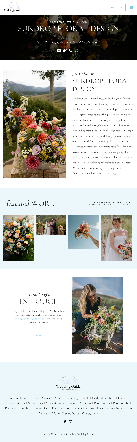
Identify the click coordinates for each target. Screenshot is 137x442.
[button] (131, 7)
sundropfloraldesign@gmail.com (30, 318)
